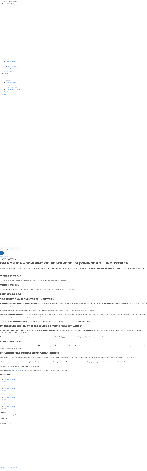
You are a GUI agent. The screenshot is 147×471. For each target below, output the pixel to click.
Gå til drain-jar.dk (13, 66)
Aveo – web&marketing (9, 467)
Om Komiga (8, 71)
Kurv (5, 382)
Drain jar (8, 64)
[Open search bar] (1, 246)
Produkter (7, 59)
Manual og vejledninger (13, 69)
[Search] (2, 253)
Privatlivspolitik (8, 377)
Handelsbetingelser (10, 379)
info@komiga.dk (16, 371)
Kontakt (6, 73)
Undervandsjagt (11, 61)
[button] (73, 78)
